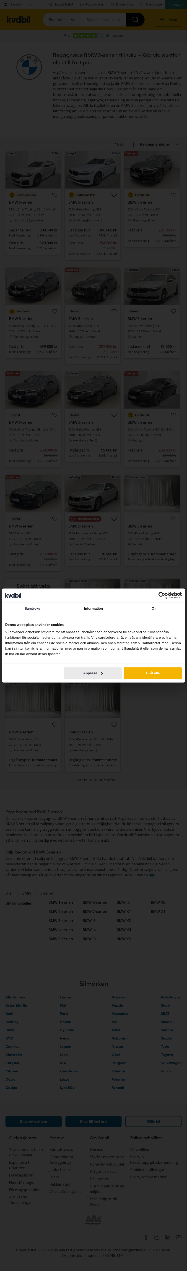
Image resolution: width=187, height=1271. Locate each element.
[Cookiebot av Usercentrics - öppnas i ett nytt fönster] (162, 595)
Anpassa (90, 673)
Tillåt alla (152, 673)
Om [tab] (154, 608)
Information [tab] (93, 608)
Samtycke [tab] (32, 608)
